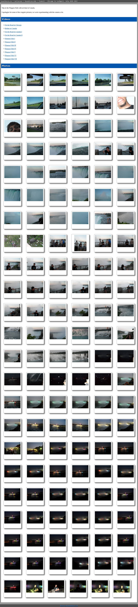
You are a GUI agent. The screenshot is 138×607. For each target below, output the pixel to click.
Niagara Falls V (10, 52)
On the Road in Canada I (13, 32)
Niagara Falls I (10, 38)
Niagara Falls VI (10, 55)
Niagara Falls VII (11, 59)
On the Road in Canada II (13, 35)
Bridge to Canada (11, 28)
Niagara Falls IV (10, 49)
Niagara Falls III (10, 45)
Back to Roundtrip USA (69, 606)
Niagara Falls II (10, 42)
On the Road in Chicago (13, 25)
